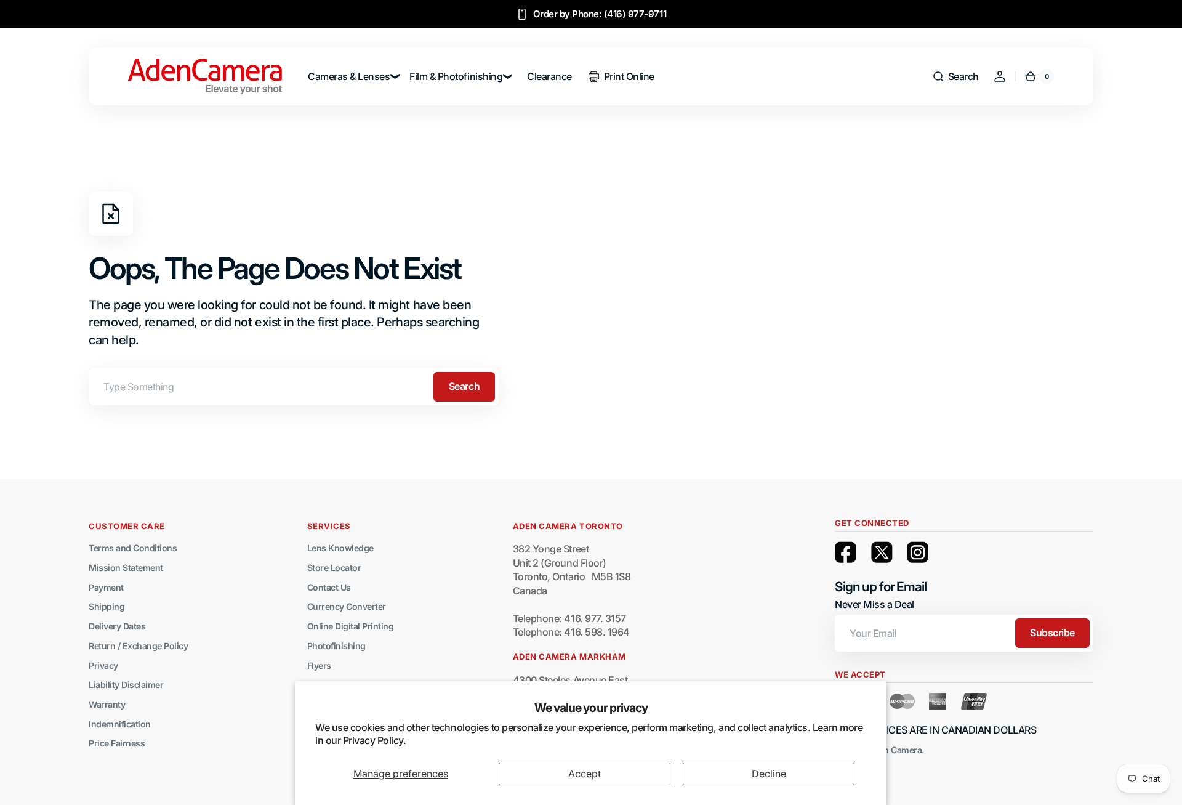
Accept (584, 773)
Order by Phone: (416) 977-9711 (600, 14)
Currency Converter (346, 606)
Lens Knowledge (340, 548)
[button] (955, 76)
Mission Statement (126, 567)
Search (464, 386)
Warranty (107, 704)
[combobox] (294, 386)
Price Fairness (117, 743)
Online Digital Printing (350, 626)
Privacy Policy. (374, 740)
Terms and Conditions (133, 548)
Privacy (103, 665)
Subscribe (1052, 632)
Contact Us (329, 587)
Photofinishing (336, 646)
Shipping (106, 606)
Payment (106, 587)
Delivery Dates (117, 626)
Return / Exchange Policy (138, 646)
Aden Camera (895, 750)
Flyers (319, 665)
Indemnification (120, 724)
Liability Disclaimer (126, 684)
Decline (769, 773)
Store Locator (334, 567)
